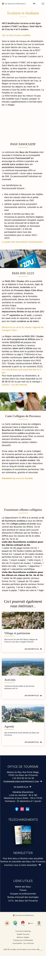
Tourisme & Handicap (23, 931)
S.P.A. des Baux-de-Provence (23, 900)
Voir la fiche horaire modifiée (16, 35)
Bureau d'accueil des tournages (23, 897)
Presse (23, 890)
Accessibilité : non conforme (23, 943)
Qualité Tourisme (23, 934)
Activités (9, 679)
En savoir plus (32, 649)
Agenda (9, 726)
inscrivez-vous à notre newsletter (20, 865)
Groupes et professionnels (23, 893)
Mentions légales (23, 937)
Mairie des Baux (23, 886)
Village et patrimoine (17, 633)
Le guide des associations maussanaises (22, 242)
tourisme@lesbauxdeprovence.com (21, 781)
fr (34, 4)
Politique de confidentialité (23, 940)
